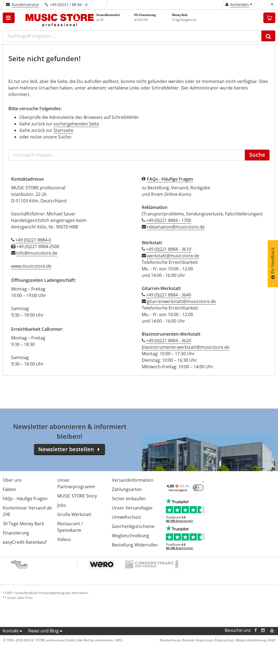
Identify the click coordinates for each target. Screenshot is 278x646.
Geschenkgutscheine (133, 526)
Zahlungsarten (127, 489)
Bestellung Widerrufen (135, 545)
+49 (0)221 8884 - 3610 (168, 249)
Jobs (61, 505)
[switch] (198, 487)
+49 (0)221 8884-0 (33, 240)
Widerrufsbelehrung (251, 640)
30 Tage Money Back (23, 524)
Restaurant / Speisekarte (70, 527)
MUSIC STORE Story (77, 496)
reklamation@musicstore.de (176, 227)
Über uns (12, 480)
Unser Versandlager (132, 508)
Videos (64, 539)
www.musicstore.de (31, 266)
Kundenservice (25, 4)
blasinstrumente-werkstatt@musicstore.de (185, 347)
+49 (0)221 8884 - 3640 (168, 295)
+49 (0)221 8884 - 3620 (168, 341)
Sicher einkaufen (129, 499)
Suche (257, 154)
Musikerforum (170, 640)
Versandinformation (132, 480)
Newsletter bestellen (66, 449)
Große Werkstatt (74, 514)
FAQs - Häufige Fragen (25, 499)
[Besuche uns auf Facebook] (256, 630)
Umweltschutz (126, 517)
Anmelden (239, 4)
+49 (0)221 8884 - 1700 (168, 220)
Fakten (9, 489)
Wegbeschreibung (130, 536)
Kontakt (11, 631)
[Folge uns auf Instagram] (263, 630)
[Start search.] (268, 35)
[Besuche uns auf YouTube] (272, 630)
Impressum (204, 640)
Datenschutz (224, 640)
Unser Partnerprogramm (76, 483)
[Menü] (203, 483)
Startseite (63, 130)
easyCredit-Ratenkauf (24, 542)
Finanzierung (16, 533)
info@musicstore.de (36, 253)
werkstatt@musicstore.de (173, 256)
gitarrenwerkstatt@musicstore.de (181, 301)
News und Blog (43, 631)
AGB (271, 640)
